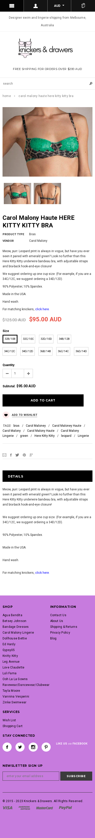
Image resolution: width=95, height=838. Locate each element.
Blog (53, 638)
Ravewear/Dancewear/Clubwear (26, 685)
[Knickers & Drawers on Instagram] (33, 747)
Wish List (9, 720)
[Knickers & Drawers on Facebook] (7, 747)
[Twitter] (17, 455)
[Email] (4, 455)
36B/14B (45, 351)
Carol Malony (12, 431)
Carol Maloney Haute (66, 425)
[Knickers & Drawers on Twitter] (20, 747)
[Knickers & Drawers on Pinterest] (46, 747)
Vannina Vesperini (16, 696)
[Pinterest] (24, 455)
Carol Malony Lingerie (18, 632)
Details (15, 476)
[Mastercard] (44, 807)
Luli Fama (9, 673)
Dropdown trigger (36, 6)
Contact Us (58, 615)
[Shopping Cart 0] (83, 6)
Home (7, 96)
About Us (56, 621)
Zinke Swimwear (14, 702)
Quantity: (9, 365)
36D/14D (81, 351)
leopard (66, 436)
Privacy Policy (60, 632)
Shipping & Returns (63, 627)
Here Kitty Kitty (44, 436)
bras (16, 425)
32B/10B (10, 339)
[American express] (24, 807)
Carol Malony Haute (40, 431)
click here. (42, 309)
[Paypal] (65, 807)
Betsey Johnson (14, 621)
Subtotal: (9, 386)
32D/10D (46, 339)
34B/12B (64, 339)
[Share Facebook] (11, 455)
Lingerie (83, 436)
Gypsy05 (9, 650)
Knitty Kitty (10, 656)
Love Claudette (13, 667)
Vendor (8, 241)
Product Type (13, 234)
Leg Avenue (11, 661)
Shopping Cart (13, 726)
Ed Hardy (9, 644)
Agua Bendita (12, 615)
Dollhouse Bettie (15, 638)
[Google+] (31, 455)
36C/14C (63, 351)
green (24, 436)
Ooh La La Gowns (15, 679)
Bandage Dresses (16, 627)
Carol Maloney (36, 425)
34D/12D (27, 351)
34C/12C (9, 351)
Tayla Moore (11, 690)
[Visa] (7, 807)
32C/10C (28, 339)
